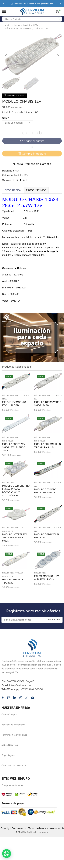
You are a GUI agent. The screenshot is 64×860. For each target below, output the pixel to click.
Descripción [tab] (13, 190)
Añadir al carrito (34, 141)
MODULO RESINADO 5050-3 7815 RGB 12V (45, 491)
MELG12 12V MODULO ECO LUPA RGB (14, 404)
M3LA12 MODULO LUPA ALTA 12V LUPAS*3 (46, 578)
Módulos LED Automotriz (18, 28)
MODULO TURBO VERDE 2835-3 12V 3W (47, 404)
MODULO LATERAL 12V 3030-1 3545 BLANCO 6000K (14, 537)
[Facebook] (2, 697)
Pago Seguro (8, 755)
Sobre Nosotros (9, 744)
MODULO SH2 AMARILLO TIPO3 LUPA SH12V (47, 446)
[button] (4, 3)
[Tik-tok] (26, 697)
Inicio (7, 25)
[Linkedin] (14, 697)
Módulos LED (30, 25)
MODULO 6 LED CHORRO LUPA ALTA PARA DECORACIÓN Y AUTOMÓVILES (16, 491)
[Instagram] (8, 697)
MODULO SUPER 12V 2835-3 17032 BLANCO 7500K (13, 447)
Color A (5, 118)
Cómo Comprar (9, 714)
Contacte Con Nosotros (13, 765)
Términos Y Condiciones (14, 734)
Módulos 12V (42, 28)
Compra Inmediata (34, 153)
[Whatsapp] (20, 697)
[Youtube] (32, 697)
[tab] (13, 190)
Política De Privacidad (13, 724)
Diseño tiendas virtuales (35, 832)
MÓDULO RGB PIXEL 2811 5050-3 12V (48, 536)
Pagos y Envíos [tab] (36, 190)
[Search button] (59, 19)
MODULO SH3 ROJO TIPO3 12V (13, 581)
